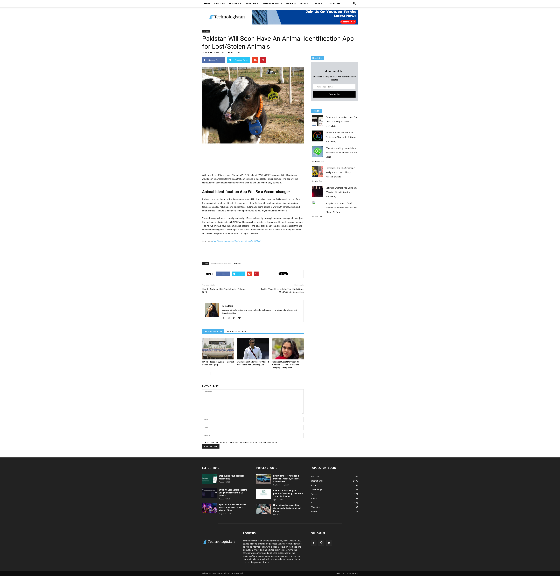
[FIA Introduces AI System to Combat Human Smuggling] (218, 348)
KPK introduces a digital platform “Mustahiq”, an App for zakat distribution (288, 493)
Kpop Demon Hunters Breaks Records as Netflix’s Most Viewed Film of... (232, 507)
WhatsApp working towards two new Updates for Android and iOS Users (341, 152)
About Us (219, 3)
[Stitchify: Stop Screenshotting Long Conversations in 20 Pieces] (209, 493)
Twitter (314, 494)
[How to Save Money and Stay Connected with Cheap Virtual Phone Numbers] (263, 509)
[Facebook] (224, 318)
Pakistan (234, 3)
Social (289, 3)
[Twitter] (240, 318)
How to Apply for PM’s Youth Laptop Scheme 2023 (224, 291)
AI (312, 502)
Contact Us (333, 3)
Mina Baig (209, 52)
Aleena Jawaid (320, 161)
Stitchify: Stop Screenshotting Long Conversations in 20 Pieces (233, 493)
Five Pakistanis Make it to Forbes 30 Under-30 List (236, 241)
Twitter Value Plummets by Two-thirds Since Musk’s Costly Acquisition (282, 291)
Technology (316, 489)
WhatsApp (315, 507)
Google (314, 511)
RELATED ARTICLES (213, 331)
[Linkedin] (235, 318)
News (207, 3)
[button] (354, 3)
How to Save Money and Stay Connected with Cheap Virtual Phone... (287, 508)
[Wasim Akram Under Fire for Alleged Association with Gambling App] (253, 348)
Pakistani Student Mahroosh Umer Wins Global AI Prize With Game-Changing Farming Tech (286, 365)
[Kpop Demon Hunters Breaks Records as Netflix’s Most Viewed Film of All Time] (209, 508)
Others (316, 3)
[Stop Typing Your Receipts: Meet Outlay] (209, 479)
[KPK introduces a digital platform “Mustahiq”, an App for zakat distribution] (263, 494)
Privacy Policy (352, 573)
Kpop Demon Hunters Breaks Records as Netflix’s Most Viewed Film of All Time (341, 207)
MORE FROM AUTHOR (236, 331)
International (271, 3)
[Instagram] (230, 318)
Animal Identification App (221, 263)
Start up (251, 3)
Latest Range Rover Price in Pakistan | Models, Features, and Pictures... (286, 479)
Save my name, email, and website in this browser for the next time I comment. (241, 442)
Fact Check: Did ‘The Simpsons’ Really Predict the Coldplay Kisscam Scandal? (340, 172)
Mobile (304, 3)
